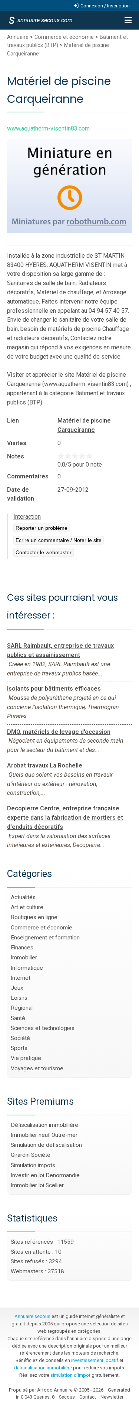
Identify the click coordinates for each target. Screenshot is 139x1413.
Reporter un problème (41, 528)
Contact (87, 1397)
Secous (67, 1397)
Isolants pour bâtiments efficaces (54, 688)
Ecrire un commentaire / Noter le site (59, 540)
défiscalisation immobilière (43, 1367)
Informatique (27, 968)
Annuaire (18, 37)
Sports (19, 1048)
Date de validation (20, 494)
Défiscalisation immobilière (44, 1125)
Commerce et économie (64, 37)
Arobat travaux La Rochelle (44, 765)
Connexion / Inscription (105, 6)
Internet (20, 978)
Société (20, 1038)
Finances (22, 947)
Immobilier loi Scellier (37, 1185)
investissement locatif (94, 1360)
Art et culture (27, 907)
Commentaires (28, 476)
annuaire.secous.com (44, 20)
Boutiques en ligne (34, 917)
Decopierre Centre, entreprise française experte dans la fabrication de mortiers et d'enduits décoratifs (65, 817)
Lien (13, 420)
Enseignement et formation (45, 937)
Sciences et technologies (43, 1028)
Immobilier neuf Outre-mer (44, 1135)
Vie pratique (26, 1058)
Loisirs (19, 997)
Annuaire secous (32, 1316)
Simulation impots (33, 1165)
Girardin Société (30, 1155)
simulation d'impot (70, 1375)
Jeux (17, 988)
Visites (16, 443)
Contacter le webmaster (44, 552)
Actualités (23, 897)
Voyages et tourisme (37, 1068)
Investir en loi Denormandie (45, 1175)
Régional (22, 1007)
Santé (18, 1018)
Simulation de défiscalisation (46, 1145)
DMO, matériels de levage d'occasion (58, 731)
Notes (15, 456)
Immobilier (24, 957)
